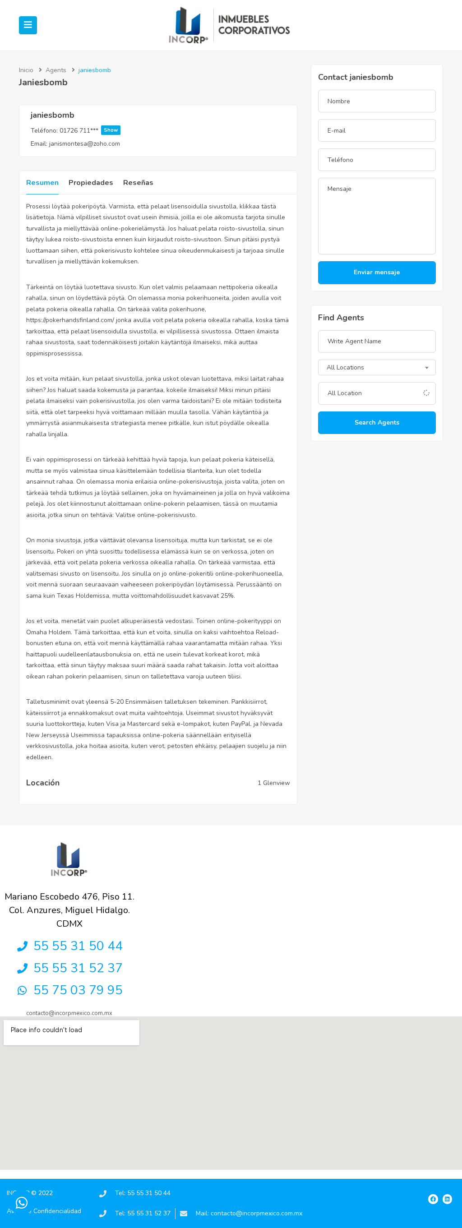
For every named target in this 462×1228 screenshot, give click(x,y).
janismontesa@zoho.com (84, 143)
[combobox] (377, 367)
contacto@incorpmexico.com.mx (69, 1013)
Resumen (42, 183)
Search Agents (377, 422)
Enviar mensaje (377, 272)
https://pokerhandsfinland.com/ (70, 320)
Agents (56, 70)
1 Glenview (274, 783)
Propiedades (91, 183)
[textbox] (377, 368)
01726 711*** (89, 130)
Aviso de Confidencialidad (44, 1211)
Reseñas (138, 183)
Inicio (26, 70)
